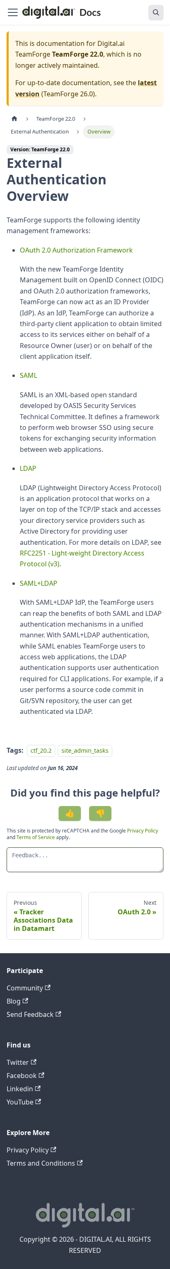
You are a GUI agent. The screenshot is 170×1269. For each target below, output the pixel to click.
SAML (28, 375)
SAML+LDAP (38, 583)
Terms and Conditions (41, 1163)
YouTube (20, 1102)
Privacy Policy (142, 830)
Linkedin (20, 1088)
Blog (14, 1001)
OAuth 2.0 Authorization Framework (76, 250)
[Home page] (14, 118)
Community (25, 987)
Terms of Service (36, 837)
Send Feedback (30, 1014)
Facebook (22, 1075)
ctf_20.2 (41, 750)
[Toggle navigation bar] (13, 12)
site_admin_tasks (85, 750)
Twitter (18, 1062)
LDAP (28, 468)
